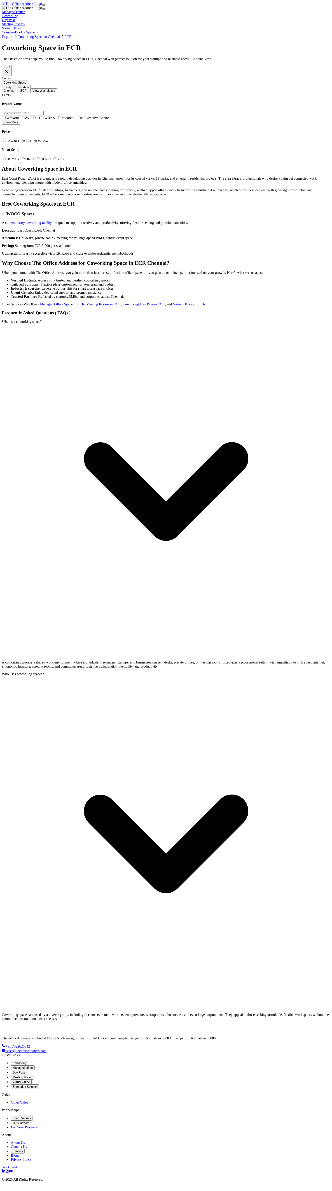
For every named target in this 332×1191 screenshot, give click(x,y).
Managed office (23, 1067)
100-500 (46, 159)
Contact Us (19, 1147)
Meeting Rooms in (100, 304)
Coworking (19, 1063)
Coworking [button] (10, 16)
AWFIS (29, 118)
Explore (7, 37)
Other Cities (19, 1102)
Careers (18, 1151)
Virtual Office (21, 1082)
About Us (18, 1142)
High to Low (39, 141)
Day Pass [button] (8, 20)
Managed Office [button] (13, 12)
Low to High (16, 141)
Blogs (15, 1155)
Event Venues (22, 1118)
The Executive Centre (93, 118)
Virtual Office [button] (11, 28)
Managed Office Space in (58, 304)
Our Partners (21, 1123)
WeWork (12, 118)
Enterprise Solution (25, 1086)
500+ (60, 159)
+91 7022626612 (17, 1046)
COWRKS (47, 118)
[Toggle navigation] (44, 5)
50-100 (30, 159)
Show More (11, 122)
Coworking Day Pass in (140, 304)
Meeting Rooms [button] (13, 24)
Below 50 (14, 159)
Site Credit (9, 1167)
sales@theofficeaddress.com (26, 1051)
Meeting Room (22, 1077)
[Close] (44, 9)
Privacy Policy (21, 1159)
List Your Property (24, 1127)
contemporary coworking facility (28, 223)
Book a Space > (27, 32)
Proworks (66, 118)
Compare (8, 32)
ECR (68, 37)
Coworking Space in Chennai (39, 37)
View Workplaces (44, 90)
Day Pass (19, 1072)
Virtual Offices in (185, 304)
